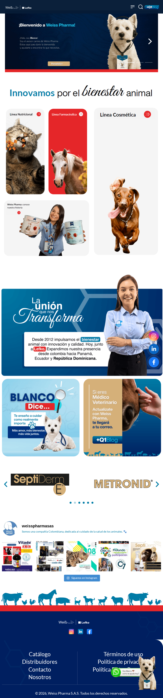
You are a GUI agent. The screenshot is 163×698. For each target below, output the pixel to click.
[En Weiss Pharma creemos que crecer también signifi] (49, 556)
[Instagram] (154, 336)
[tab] (121, 62)
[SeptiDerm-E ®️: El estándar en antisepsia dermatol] (146, 556)
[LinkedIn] (154, 349)
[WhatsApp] (134, 673)
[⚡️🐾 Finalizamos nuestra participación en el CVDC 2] (114, 556)
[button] (5, 484)
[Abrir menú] (132, 6)
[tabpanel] (81, 41)
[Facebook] (154, 362)
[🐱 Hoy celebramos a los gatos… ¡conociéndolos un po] (81, 556)
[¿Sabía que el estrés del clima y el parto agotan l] (17, 556)
